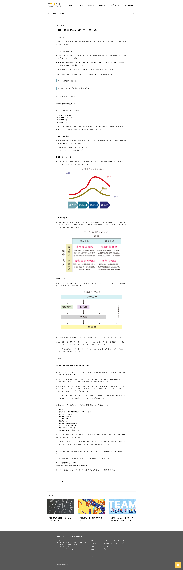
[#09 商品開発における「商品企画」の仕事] (60, 506)
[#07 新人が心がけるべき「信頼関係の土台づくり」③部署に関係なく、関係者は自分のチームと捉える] (122, 506)
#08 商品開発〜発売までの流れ (91, 519)
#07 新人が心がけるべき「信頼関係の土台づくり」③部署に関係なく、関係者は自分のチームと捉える (122, 519)
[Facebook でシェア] (57, 481)
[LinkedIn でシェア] (62, 481)
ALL (48, 13)
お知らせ (62, 13)
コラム (54, 13)
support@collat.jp (66, 549)
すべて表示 (133, 495)
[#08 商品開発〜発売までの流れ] (91, 506)
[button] (134, 13)
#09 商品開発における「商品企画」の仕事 (60, 519)
